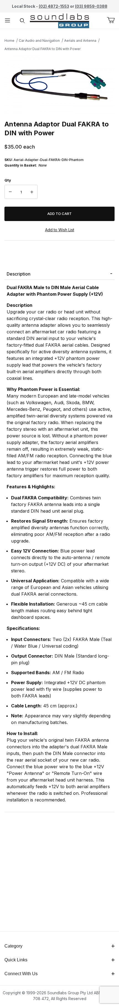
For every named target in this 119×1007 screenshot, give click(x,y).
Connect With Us (21, 973)
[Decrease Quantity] (10, 192)
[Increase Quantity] (31, 192)
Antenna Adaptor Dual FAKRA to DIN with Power (42, 49)
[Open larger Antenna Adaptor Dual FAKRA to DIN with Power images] (59, 85)
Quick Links (15, 959)
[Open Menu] (7, 20)
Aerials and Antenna (80, 40)
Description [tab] (18, 274)
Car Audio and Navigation (39, 40)
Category (13, 946)
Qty (7, 180)
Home (9, 40)
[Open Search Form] (22, 20)
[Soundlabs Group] (59, 20)
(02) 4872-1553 (54, 6)
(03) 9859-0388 (91, 6)
